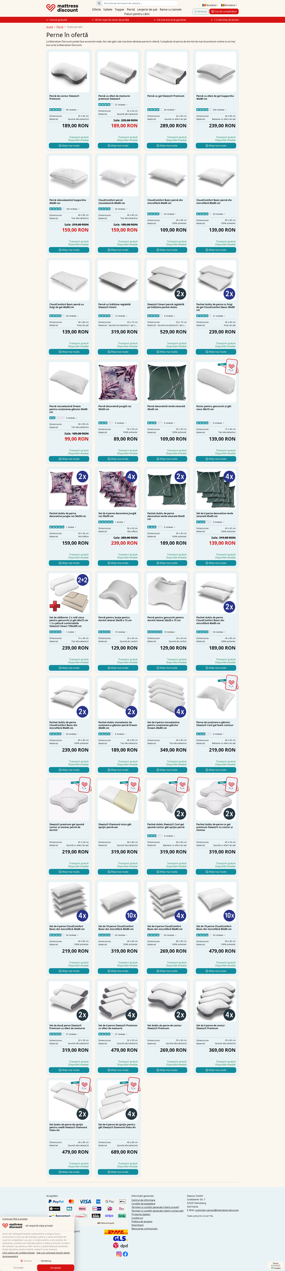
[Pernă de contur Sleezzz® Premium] (69, 72)
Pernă (131, 9)
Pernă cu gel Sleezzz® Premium (165, 96)
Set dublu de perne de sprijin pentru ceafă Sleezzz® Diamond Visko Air (68, 1127)
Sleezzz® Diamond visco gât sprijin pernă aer (114, 826)
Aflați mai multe (70, 145)
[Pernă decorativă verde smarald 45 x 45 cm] (167, 382)
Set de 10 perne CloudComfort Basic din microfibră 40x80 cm (116, 928)
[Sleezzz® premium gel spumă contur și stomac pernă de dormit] (69, 800)
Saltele (107, 9)
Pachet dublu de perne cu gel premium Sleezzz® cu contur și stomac (214, 827)
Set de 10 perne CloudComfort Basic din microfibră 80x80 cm (214, 928)
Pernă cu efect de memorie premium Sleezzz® (114, 97)
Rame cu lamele (171, 9)
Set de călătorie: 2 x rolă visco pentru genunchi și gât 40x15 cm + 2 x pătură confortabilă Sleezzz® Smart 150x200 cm (68, 622)
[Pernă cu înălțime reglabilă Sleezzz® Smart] (118, 280)
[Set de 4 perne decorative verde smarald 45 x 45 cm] (216, 489)
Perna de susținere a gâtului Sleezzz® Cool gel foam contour (214, 724)
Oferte (96, 9)
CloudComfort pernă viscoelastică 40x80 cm (111, 201)
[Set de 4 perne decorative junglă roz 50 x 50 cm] (118, 489)
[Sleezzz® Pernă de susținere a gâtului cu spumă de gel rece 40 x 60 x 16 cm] (216, 698)
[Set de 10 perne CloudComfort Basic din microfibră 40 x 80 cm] (118, 902)
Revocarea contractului (144, 1228)
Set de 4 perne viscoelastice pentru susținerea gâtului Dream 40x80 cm (163, 725)
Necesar (28, 1260)
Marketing (46, 1260)
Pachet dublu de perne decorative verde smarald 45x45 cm (166, 516)
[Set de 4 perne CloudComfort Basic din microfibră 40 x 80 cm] (69, 902)
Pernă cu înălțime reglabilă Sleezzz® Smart (114, 306)
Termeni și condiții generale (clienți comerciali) (157, 1210)
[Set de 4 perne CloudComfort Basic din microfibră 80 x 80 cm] (167, 902)
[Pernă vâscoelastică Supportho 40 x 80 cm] (69, 176)
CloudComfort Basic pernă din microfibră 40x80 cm (165, 201)
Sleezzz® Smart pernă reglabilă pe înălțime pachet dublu (165, 306)
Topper (119, 9)
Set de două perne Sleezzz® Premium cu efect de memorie (67, 1027)
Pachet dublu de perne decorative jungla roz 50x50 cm (67, 515)
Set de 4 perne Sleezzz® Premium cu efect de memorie (117, 1027)
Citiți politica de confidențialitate (18, 1252)
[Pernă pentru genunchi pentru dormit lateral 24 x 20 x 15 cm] (167, 593)
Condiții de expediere (143, 1203)
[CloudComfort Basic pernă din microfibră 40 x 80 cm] (167, 176)
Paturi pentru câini (136, 14)
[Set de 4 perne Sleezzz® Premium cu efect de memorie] (118, 1001)
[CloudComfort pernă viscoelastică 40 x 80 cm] (118, 176)
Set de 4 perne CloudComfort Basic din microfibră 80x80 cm (165, 928)
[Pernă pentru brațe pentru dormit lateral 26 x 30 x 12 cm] (118, 593)
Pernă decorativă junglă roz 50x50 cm (114, 408)
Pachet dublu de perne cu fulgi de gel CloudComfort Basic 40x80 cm (215, 307)
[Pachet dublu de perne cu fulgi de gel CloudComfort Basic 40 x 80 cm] (216, 280)
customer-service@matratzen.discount (217, 1210)
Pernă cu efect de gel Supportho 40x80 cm (215, 97)
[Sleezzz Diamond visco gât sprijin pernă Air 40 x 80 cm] (118, 800)
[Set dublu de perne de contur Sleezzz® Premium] (167, 1001)
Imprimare (138, 1225)
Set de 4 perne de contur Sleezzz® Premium (210, 1027)
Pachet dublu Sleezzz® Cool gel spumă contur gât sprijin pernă (166, 826)
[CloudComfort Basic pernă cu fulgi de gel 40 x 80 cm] (69, 280)
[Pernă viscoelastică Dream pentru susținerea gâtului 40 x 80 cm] (69, 382)
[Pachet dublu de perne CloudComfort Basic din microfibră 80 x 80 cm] (69, 698)
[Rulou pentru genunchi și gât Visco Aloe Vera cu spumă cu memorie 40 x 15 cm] (216, 382)
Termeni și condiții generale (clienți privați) (155, 1207)
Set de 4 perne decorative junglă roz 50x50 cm (117, 515)
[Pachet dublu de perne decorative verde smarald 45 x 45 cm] (167, 489)
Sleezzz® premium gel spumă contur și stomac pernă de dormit (66, 827)
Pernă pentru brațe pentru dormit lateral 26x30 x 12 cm (115, 619)
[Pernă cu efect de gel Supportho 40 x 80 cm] (216, 72)
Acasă (49, 27)
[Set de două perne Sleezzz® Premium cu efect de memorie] (69, 1001)
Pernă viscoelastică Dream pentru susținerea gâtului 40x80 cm (68, 409)
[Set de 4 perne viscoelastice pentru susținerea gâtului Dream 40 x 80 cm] (167, 698)
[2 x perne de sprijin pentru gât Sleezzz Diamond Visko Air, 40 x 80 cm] (69, 1100)
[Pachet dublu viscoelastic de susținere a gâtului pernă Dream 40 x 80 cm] (118, 698)
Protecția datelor (141, 1214)
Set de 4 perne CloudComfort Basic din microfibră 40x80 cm (67, 928)
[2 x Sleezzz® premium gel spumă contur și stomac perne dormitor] (216, 800)
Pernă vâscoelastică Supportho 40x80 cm (67, 201)
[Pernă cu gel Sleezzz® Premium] (167, 72)
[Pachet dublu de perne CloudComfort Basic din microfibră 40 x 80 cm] (216, 593)
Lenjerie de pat (147, 9)
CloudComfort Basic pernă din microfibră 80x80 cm (214, 201)
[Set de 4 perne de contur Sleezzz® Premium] (216, 1001)
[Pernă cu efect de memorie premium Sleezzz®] (118, 72)
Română (211, 5)
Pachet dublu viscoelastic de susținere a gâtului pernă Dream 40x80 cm (117, 725)
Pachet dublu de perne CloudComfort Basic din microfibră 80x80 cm (63, 725)
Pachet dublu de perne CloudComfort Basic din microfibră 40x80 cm (210, 620)
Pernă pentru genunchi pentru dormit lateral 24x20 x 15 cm (165, 619)
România (229, 5)
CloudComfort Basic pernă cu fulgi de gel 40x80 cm (66, 306)
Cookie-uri (137, 1218)
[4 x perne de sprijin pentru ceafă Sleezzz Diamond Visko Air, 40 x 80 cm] (118, 1100)
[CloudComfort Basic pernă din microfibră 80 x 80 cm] (216, 176)
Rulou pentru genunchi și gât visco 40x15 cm (213, 408)
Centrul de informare (143, 1200)
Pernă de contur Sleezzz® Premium (64, 97)
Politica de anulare (142, 1221)
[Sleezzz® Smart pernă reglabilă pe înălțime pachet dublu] (167, 280)
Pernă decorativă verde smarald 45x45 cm (166, 408)
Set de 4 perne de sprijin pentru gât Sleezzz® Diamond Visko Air (117, 1126)
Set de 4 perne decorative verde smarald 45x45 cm (214, 515)
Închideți (18, 1267)
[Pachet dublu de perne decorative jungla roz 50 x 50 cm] (69, 489)
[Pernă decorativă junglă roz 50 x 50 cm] (118, 382)
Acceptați (55, 1267)
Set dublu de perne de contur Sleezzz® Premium (164, 1027)
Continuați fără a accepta (14, 1218)
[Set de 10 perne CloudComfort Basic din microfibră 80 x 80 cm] (216, 902)
